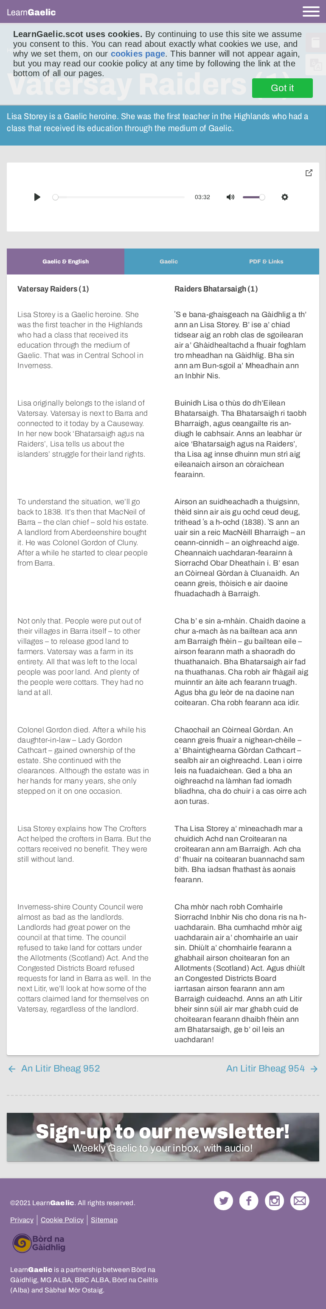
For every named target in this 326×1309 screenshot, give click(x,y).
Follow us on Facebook (249, 1200)
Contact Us (299, 1200)
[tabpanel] (163, 664)
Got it (282, 88)
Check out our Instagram (274, 1200)
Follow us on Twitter (223, 1200)
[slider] (119, 197)
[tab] (65, 261)
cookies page (138, 53)
